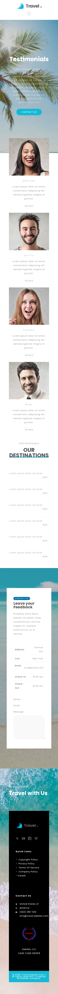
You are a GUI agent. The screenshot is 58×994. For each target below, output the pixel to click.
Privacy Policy (27, 863)
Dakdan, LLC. (29, 949)
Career (22, 875)
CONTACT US (29, 112)
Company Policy (28, 871)
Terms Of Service (28, 867)
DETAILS (29, 206)
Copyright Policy (28, 859)
